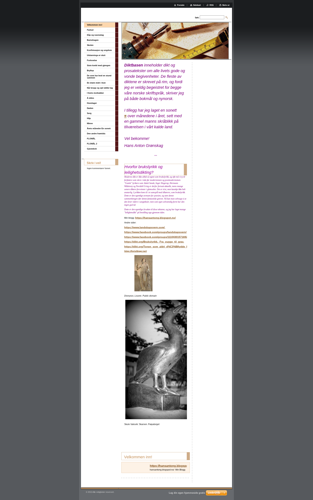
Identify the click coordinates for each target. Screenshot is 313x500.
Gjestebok (92, 149)
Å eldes (90, 98)
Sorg (89, 113)
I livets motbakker (95, 93)
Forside (180, 5)
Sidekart (197, 5)
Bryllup (90, 70)
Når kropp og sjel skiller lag (100, 88)
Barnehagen (93, 40)
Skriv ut (225, 5)
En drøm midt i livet (96, 83)
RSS (212, 5)
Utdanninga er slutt (96, 55)
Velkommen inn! (94, 25)
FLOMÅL (91, 139)
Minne (90, 123)
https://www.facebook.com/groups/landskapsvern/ (155, 232)
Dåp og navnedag (95, 35)
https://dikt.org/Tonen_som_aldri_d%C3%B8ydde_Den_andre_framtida (167, 246)
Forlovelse (92, 60)
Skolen (90, 45)
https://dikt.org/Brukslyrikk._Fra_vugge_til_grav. (154, 241)
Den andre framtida (96, 133)
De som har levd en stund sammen (99, 76)
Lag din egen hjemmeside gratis (187, 492)
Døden (90, 108)
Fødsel (90, 30)
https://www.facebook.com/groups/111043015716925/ (157, 237)
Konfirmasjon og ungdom (99, 50)
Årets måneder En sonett (99, 128)
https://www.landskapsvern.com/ (144, 227)
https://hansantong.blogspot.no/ (155, 217)
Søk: (197, 17)
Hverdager (92, 103)
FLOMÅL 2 (92, 144)
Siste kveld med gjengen (98, 65)
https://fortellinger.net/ (135, 251)
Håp (89, 118)
